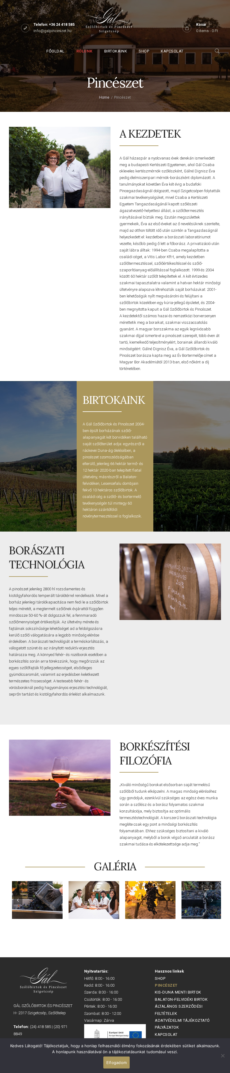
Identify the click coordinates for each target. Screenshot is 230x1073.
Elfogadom (116, 1062)
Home (104, 97)
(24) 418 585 (40, 1026)
